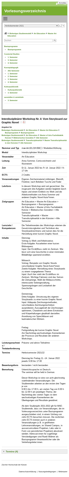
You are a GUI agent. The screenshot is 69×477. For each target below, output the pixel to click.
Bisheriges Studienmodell (20, 33)
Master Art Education (49, 130)
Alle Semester (13, 71)
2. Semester (12, 76)
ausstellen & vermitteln (14, 97)
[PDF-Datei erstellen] (24, 122)
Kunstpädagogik (11, 68)
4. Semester (12, 63)
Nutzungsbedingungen (47, 472)
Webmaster (62, 472)
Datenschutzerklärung (27, 472)
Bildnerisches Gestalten (23, 138)
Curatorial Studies (11, 54)
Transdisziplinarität (34, 140)
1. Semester (12, 57)
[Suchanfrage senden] (54, 40)
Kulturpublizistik (11, 87)
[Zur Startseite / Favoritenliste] (5, 33)
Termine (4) (12, 451)
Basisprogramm (11, 46)
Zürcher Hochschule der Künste (14, 465)
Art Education (39, 33)
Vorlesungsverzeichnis (25, 11)
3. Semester (12, 60)
